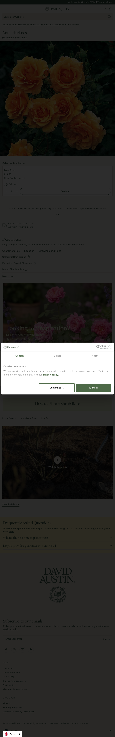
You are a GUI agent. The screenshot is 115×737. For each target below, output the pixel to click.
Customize (55, 387)
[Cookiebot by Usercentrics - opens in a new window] (98, 347)
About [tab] (95, 355)
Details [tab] (57, 355)
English (13, 734)
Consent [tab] (19, 355)
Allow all (93, 387)
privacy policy (50, 374)
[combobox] (12, 734)
